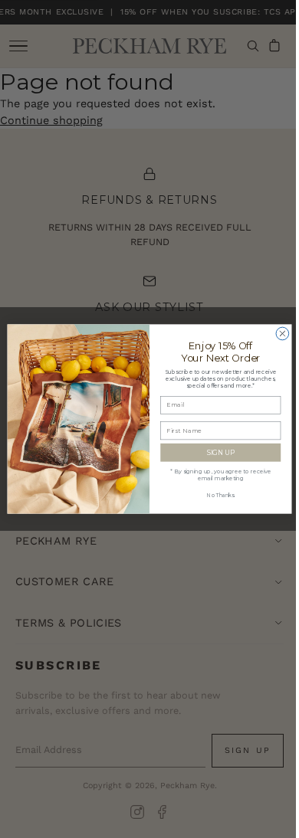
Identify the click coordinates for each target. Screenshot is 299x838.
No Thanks (215, 495)
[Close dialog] (277, 333)
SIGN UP (214, 452)
